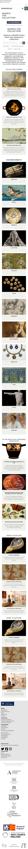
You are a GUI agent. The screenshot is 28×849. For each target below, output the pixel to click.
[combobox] (11, 43)
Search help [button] (17, 49)
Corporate (4, 730)
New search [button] (6, 46)
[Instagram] (11, 749)
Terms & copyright (6, 734)
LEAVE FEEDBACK (15, 22)
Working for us (5, 711)
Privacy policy (4, 732)
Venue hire (4, 714)
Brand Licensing (5, 754)
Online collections (6, 722)
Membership (4, 727)
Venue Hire (4, 757)
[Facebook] (7, 749)
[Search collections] (23, 43)
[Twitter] (3, 749)
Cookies (3, 738)
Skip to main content (4, 2)
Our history (4, 710)
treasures (8, 719)
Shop (2, 752)
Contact (3, 715)
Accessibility (4, 737)
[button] (26, 5)
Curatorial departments (7, 721)
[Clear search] (21, 43)
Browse (10, 49)
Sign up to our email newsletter (9, 745)
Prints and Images (6, 755)
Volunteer (3, 726)
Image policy (4, 735)
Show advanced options (18, 46)
